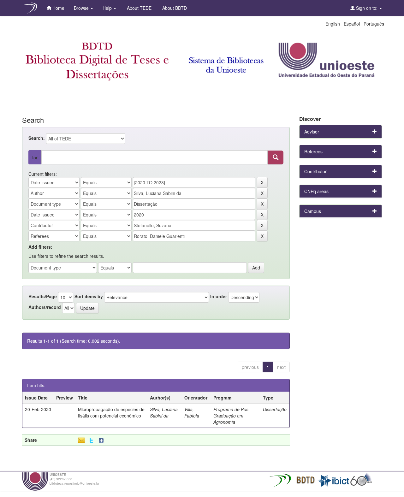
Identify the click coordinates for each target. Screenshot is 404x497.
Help (108, 8)
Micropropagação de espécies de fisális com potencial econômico (111, 412)
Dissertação (275, 409)
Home (57, 8)
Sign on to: (367, 8)
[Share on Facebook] (102, 440)
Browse (82, 8)
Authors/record (44, 307)
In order (218, 296)
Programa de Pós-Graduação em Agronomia (231, 415)
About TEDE (139, 8)
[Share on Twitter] (91, 440)
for (35, 157)
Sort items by (88, 296)
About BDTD (174, 8)
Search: (36, 138)
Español (352, 24)
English (332, 24)
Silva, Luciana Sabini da (164, 412)
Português (374, 24)
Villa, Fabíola (191, 412)
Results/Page (42, 296)
